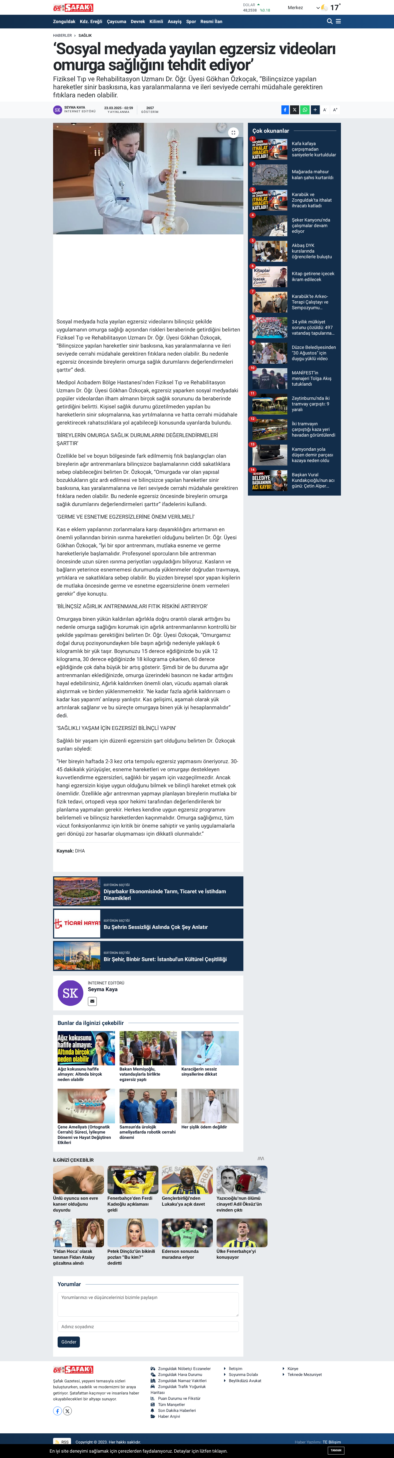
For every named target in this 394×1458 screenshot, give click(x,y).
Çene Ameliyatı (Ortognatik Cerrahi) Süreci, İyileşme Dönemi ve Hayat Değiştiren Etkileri (84, 1134)
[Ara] (330, 21)
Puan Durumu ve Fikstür (179, 1398)
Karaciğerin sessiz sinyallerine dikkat (199, 1071)
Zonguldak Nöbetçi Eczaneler (184, 1368)
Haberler (62, 35)
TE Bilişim (332, 1442)
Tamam (336, 1450)
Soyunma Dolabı (243, 1374)
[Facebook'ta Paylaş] (285, 109)
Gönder (68, 1342)
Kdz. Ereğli (91, 21)
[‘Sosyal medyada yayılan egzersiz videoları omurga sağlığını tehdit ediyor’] (148, 178)
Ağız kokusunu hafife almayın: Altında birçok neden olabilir (80, 1074)
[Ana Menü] (337, 21)
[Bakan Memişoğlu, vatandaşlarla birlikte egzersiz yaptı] (148, 1047)
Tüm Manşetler (171, 1404)
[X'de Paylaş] (294, 109)
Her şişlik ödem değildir (204, 1127)
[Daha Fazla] (315, 109)
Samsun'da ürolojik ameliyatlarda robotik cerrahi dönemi (148, 1132)
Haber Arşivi (169, 1416)
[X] (67, 1411)
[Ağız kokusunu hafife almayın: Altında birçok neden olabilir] (86, 1047)
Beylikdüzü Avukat (245, 1380)
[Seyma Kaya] (70, 992)
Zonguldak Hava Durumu (180, 1374)
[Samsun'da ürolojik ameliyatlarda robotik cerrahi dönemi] (148, 1105)
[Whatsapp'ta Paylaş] (305, 109)
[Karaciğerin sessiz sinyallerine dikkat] (210, 1047)
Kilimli (156, 21)
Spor (191, 21)
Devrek (138, 21)
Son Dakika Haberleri (177, 1410)
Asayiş (175, 21)
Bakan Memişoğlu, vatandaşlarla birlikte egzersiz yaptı (140, 1074)
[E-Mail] (92, 1001)
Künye (293, 1368)
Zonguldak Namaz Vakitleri (182, 1380)
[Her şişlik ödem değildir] (210, 1105)
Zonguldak (64, 21)
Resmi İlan (211, 21)
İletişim (235, 1368)
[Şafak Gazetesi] (73, 7)
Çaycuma (116, 21)
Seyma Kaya (103, 989)
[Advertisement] (154, 275)
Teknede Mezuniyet (305, 1374)
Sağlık (85, 35)
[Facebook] (57, 1411)
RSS (64, 1442)
